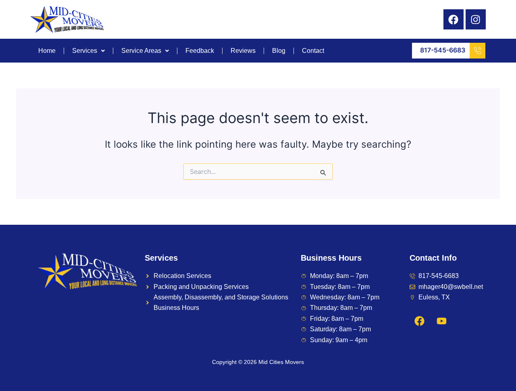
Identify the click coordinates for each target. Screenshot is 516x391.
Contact (313, 51)
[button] (88, 51)
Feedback (199, 51)
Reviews (243, 51)
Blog (278, 51)
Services (84, 51)
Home (47, 51)
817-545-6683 (442, 50)
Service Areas (141, 51)
